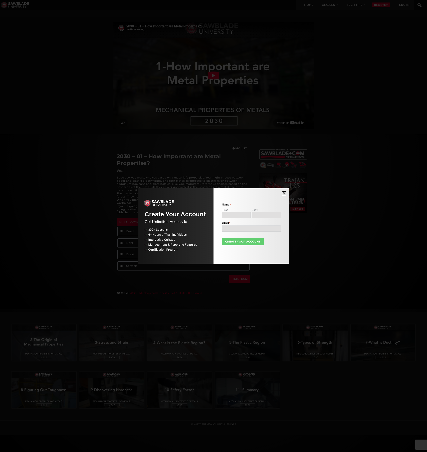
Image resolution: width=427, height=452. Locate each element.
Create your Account (242, 241)
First (225, 210)
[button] (284, 193)
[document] (213, 226)
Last (255, 210)
